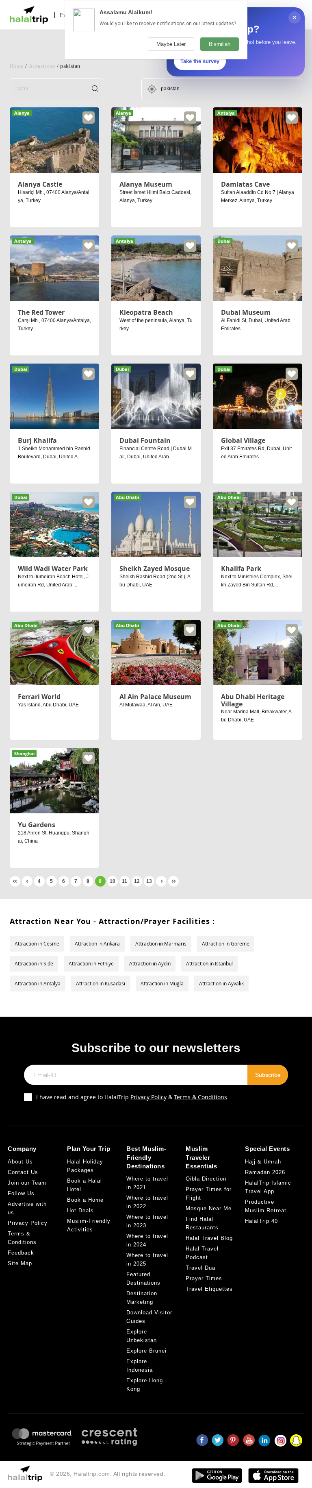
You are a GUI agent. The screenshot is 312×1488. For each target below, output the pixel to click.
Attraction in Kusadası (100, 983)
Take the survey (199, 61)
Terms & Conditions (200, 1097)
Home (17, 66)
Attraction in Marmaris (160, 943)
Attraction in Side (34, 963)
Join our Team (27, 1183)
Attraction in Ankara (97, 943)
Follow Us (21, 1193)
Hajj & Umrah (263, 1162)
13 (149, 881)
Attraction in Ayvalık (221, 983)
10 (112, 881)
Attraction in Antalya (38, 983)
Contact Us (23, 1172)
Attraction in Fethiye (91, 963)
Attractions (42, 66)
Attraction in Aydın (150, 963)
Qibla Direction (206, 1179)
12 (137, 881)
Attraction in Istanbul (209, 963)
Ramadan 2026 (265, 1172)
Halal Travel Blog (209, 1238)
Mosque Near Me (209, 1208)
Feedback (21, 1253)
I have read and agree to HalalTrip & (131, 1097)
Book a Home (85, 1200)
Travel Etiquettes (209, 1289)
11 (124, 881)
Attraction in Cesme (37, 943)
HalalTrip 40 (261, 1221)
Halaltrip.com (92, 1474)
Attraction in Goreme (225, 943)
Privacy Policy (148, 1097)
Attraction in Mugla (162, 983)
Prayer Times (204, 1278)
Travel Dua (200, 1268)
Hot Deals (80, 1210)
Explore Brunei (146, 1351)
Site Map (20, 1263)
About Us (20, 1162)
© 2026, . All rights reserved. (107, 1474)
